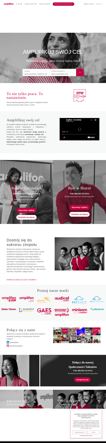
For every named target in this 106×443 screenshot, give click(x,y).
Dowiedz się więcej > (15, 404)
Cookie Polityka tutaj (86, 428)
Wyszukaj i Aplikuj (26, 210)
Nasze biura (43, 4)
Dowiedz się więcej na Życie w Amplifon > (22, 280)
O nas (18, 4)
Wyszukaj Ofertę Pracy (63, 4)
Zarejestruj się (82, 380)
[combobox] (36, 74)
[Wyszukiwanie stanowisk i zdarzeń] (80, 72)
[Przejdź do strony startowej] (8, 4)
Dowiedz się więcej (26, 217)
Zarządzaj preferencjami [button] (86, 435)
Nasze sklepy (30, 4)
